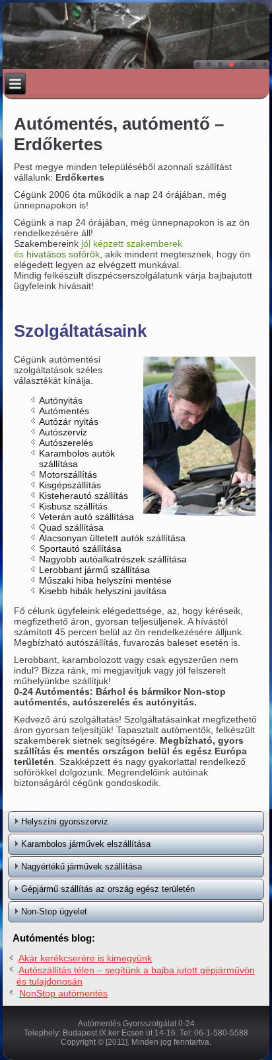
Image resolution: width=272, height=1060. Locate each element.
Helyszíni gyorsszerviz (64, 821)
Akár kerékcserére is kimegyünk (85, 958)
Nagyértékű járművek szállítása (81, 866)
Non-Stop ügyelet (54, 911)
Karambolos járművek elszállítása (86, 844)
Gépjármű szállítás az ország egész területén (108, 889)
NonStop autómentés (63, 993)
